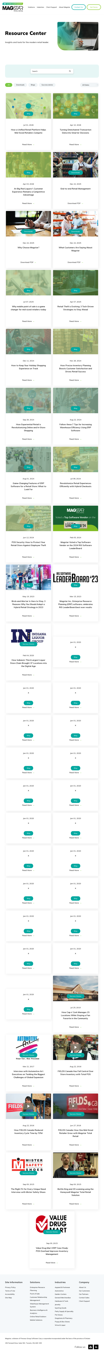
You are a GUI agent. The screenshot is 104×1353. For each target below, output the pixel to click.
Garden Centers (60, 1294)
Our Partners (83, 1294)
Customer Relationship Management (38, 1298)
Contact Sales (84, 1298)
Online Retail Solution (38, 1317)
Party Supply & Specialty (64, 1311)
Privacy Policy (10, 1287)
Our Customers (84, 1291)
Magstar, (8, 1338)
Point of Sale (35, 1294)
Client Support (84, 1301)
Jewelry (57, 1305)
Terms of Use (10, 1291)
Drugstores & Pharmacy (63, 1318)
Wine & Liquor (60, 1325)
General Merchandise (63, 1298)
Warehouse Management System (39, 1305)
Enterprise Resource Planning (37, 1288)
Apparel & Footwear (62, 1287)
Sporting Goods (60, 1308)
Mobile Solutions (36, 1320)
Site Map (8, 1298)
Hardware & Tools (61, 1301)
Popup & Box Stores (62, 1322)
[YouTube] (90, 1347)
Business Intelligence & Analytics (38, 1311)
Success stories (47, 85)
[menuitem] (31, 7)
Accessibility (10, 1294)
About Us (82, 1287)
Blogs (33, 85)
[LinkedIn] (96, 1347)
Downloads (20, 85)
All (9, 85)
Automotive (59, 1291)
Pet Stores (59, 1315)
